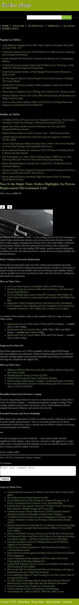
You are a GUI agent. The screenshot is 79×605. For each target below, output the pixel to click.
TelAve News (27, 5)
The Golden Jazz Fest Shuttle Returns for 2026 (27, 497)
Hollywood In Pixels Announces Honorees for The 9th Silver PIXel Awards (40, 533)
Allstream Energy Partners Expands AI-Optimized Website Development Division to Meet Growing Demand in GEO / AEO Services (39, 171)
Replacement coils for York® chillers (23, 324)
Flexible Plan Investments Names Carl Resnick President (32, 378)
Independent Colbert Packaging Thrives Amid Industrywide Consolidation (39, 303)
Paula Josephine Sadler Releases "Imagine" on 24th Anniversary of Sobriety (40, 381)
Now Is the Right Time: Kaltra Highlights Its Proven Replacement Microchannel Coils (37, 186)
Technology (36, 26)
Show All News (7, 457)
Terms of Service (53, 601)
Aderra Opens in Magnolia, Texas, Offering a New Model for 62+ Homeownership (38, 91)
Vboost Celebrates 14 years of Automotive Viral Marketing (33, 589)
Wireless (53, 26)
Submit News (10, 28)
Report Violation (33, 457)
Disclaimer (20, 457)
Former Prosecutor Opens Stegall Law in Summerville (31, 586)
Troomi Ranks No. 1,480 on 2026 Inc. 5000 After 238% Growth (35, 591)
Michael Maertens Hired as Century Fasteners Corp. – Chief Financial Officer (36, 133)
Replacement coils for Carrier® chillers (24, 329)
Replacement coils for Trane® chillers (23, 335)
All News (69, 26)
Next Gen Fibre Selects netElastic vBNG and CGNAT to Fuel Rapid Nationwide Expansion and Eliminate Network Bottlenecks (37, 103)
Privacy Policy (37, 601)
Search (67, 22)
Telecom (18, 26)
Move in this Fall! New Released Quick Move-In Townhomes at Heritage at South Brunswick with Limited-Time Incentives (40, 571)
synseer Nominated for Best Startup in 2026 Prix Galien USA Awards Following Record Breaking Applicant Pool (37, 559)
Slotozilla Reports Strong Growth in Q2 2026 (27, 375)
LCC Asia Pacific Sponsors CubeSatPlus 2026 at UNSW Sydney (35, 286)
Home (5, 26)
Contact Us (67, 601)
